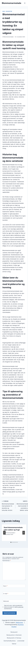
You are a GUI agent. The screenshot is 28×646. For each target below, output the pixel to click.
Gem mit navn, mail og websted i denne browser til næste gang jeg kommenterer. (13, 607)
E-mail (5, 593)
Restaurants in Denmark (14, 635)
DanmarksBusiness (10, 641)
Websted (6, 601)
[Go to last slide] (4, 533)
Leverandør (20, 641)
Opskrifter (9, 11)
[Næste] (23, 533)
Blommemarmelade (8, 36)
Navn (5, 586)
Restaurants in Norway (14, 638)
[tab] (10, 542)
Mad (3, 11)
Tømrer (14, 644)
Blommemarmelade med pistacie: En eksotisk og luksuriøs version (8, 506)
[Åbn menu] (24, 3)
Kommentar (6, 560)
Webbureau (19, 622)
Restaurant (14, 632)
